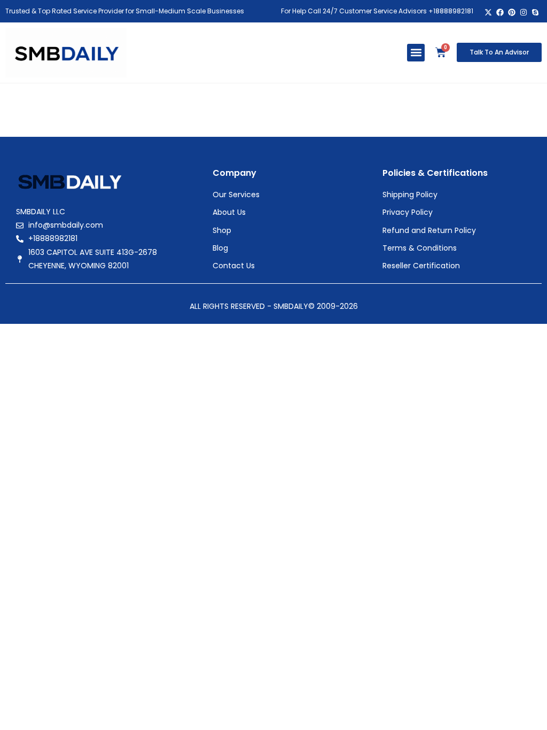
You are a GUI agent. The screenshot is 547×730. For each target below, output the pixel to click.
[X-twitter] (488, 12)
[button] (416, 52)
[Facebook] (500, 12)
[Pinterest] (512, 12)
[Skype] (535, 12)
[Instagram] (523, 12)
